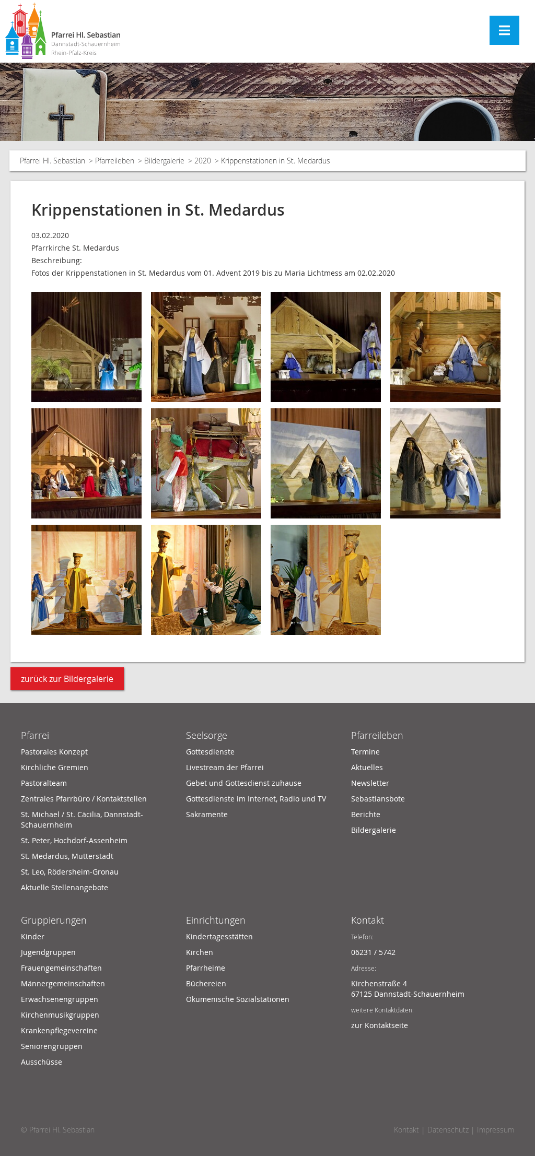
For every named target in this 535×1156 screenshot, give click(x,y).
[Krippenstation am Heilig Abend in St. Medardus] (445, 346)
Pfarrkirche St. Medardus (75, 248)
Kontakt (367, 920)
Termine (365, 752)
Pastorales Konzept (54, 752)
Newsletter (370, 783)
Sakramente (207, 814)
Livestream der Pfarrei (225, 767)
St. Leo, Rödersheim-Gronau (70, 872)
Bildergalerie (164, 161)
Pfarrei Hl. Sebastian (52, 161)
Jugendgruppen (48, 952)
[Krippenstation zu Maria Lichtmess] (86, 579)
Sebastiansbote (378, 799)
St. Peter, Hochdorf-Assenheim (74, 840)
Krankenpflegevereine (59, 1030)
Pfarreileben (114, 161)
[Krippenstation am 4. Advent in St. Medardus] (86, 346)
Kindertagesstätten (219, 936)
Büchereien (206, 983)
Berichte (365, 814)
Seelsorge (206, 735)
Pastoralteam (44, 783)
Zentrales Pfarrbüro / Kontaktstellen (84, 799)
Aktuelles (367, 767)
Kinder (32, 936)
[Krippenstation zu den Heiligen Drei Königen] (86, 462)
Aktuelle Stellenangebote (64, 887)
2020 (202, 161)
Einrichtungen (216, 920)
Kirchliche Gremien (54, 767)
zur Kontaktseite (379, 1025)
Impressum (495, 1130)
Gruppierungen (54, 920)
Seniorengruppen (52, 1046)
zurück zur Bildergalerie (67, 679)
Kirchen (199, 952)
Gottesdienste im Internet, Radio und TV (256, 799)
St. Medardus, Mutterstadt (67, 856)
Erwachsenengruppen (59, 999)
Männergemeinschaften (63, 983)
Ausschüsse (41, 1062)
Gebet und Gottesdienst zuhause (243, 783)
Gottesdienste (210, 752)
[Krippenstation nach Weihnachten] (326, 346)
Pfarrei (35, 735)
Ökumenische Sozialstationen (237, 999)
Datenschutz (448, 1130)
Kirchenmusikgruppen (60, 1015)
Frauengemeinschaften (61, 968)
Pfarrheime (205, 968)
